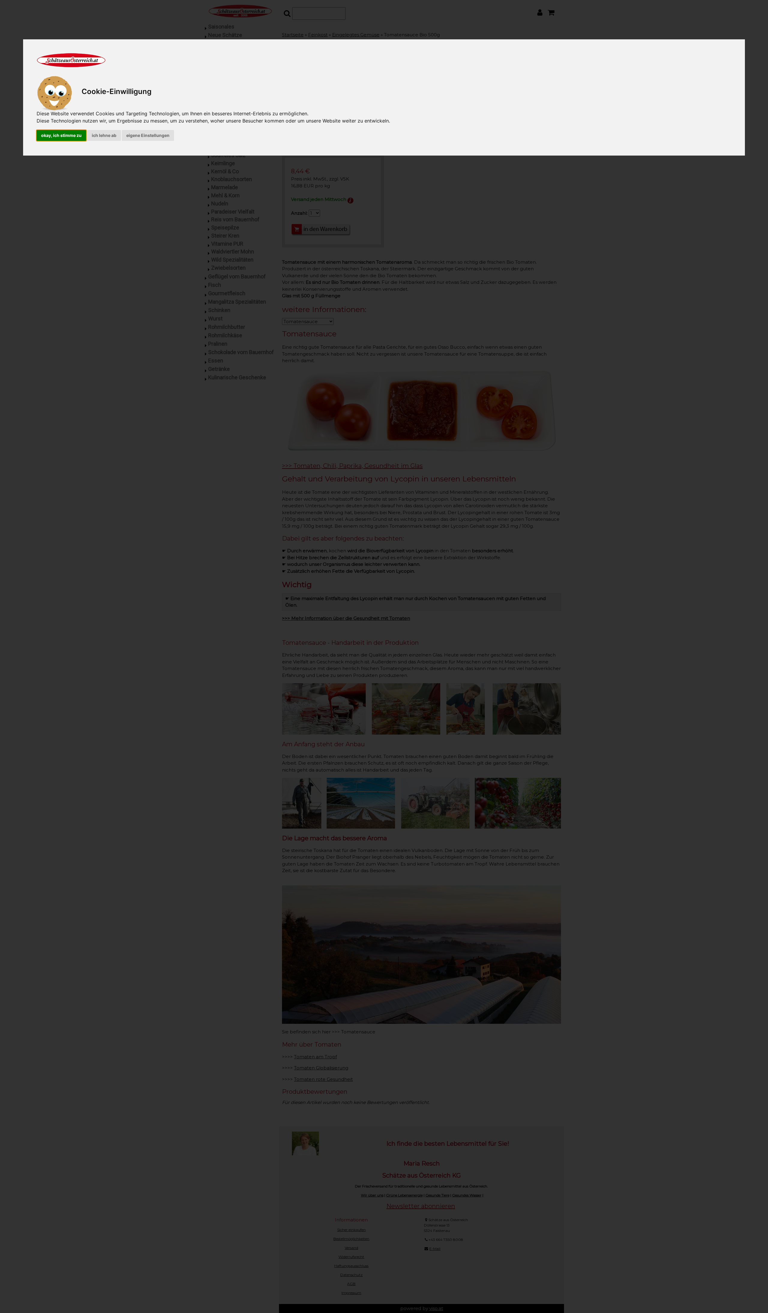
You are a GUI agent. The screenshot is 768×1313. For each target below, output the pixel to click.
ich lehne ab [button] (104, 135)
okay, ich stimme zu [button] (61, 135)
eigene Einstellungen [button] (148, 135)
